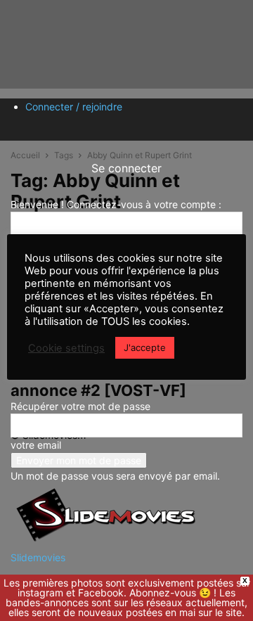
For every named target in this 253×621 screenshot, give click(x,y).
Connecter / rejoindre (73, 107)
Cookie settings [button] (66, 348)
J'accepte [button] (145, 347)
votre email (36, 445)
